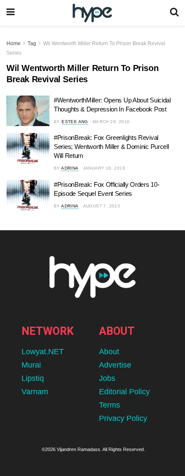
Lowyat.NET (43, 351)
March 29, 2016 (111, 121)
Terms (109, 405)
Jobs (107, 378)
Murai (31, 365)
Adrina (69, 168)
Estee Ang (75, 121)
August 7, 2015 (101, 206)
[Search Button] (174, 13)
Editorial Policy (124, 391)
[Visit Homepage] (92, 13)
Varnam (35, 391)
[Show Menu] (10, 13)
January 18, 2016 (104, 168)
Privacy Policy (123, 418)
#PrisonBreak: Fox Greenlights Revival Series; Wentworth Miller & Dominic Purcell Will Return (111, 146)
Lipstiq (33, 378)
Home (13, 43)
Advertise (115, 365)
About (109, 351)
